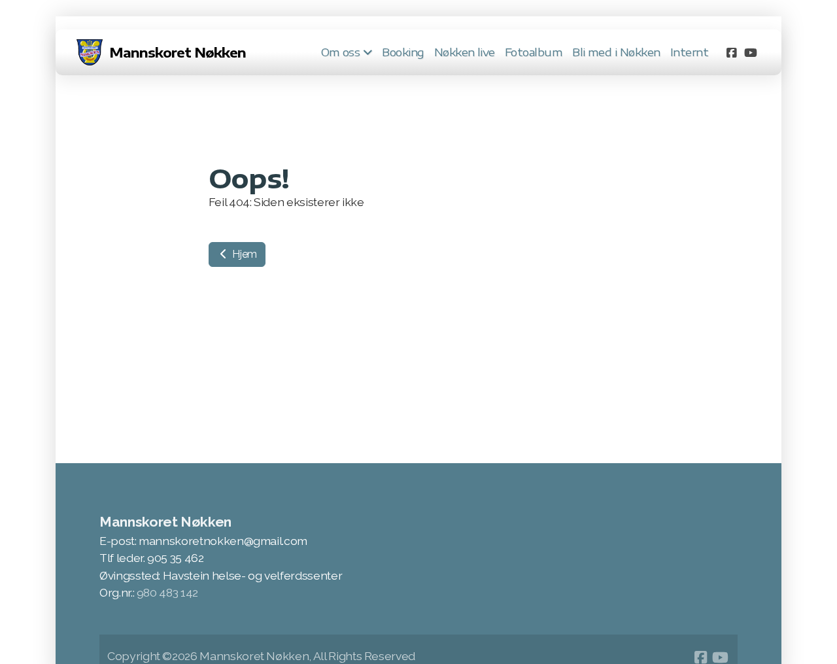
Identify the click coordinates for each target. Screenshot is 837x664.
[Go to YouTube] (750, 52)
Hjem (243, 254)
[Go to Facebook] (731, 52)
